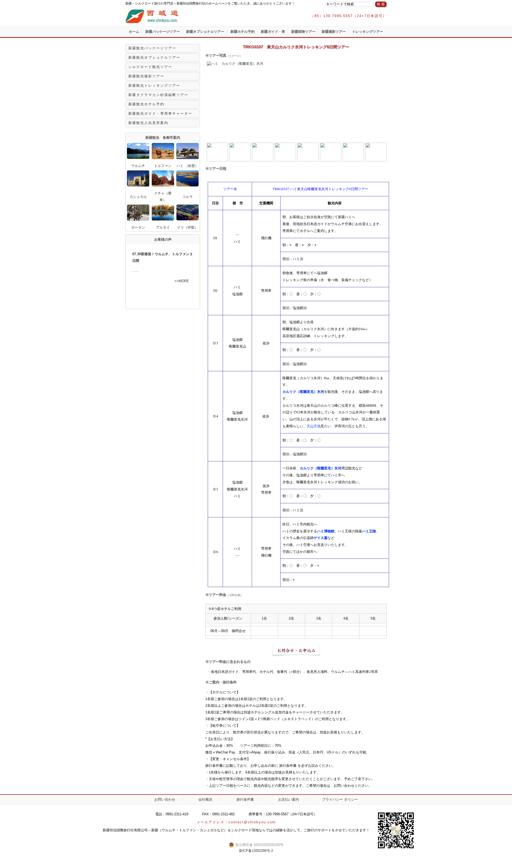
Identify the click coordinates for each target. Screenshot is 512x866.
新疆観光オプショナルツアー (154, 57)
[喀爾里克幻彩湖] (308, 160)
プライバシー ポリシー (340, 799)
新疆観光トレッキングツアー (154, 85)
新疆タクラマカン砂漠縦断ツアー (158, 95)
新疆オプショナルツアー (205, 32)
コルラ (187, 197)
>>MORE (181, 281)
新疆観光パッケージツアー (152, 48)
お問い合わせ (164, 799)
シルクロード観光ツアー (150, 67)
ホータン (138, 227)
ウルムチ (138, 166)
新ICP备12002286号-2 (256, 851)
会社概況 (205, 799)
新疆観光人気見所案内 (148, 123)
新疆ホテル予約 (242, 32)
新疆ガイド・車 (273, 32)
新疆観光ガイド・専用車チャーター (160, 113)
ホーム (134, 32)
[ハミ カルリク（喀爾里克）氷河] (234, 64)
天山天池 (314, 426)
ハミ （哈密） (187, 166)
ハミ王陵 (369, 531)
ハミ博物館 (325, 531)
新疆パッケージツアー (162, 32)
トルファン (162, 166)
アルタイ (163, 227)
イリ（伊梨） (187, 227)
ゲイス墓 (320, 538)
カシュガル (138, 197)
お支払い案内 (288, 799)
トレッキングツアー (367, 32)
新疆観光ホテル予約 (146, 104)
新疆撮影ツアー (334, 32)
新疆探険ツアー (303, 32)
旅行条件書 (245, 799)
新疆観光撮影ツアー (146, 76)
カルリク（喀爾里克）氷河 (303, 392)
